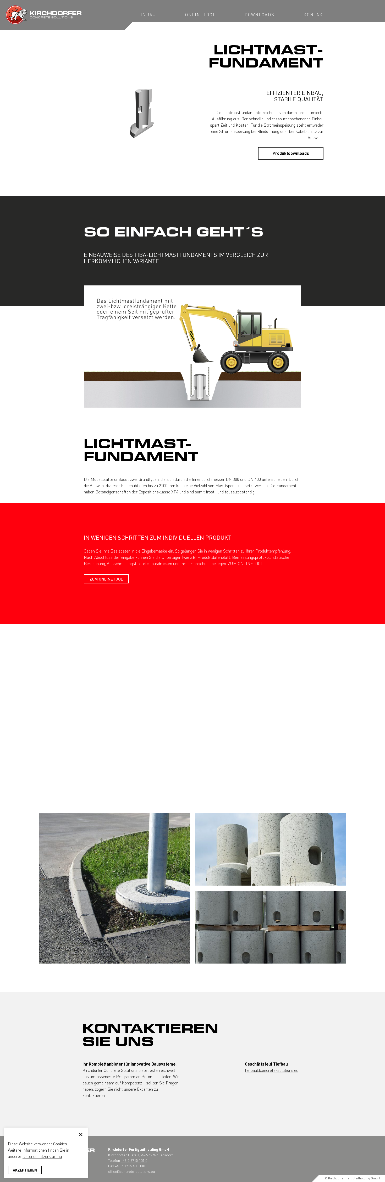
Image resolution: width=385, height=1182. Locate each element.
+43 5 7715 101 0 (134, 1160)
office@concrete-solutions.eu (131, 1171)
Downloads (260, 14)
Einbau (147, 14)
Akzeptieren (25, 1170)
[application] (192, 346)
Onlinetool (200, 14)
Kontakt (315, 14)
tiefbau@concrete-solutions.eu (271, 1070)
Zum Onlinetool (106, 579)
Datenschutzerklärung (42, 1156)
